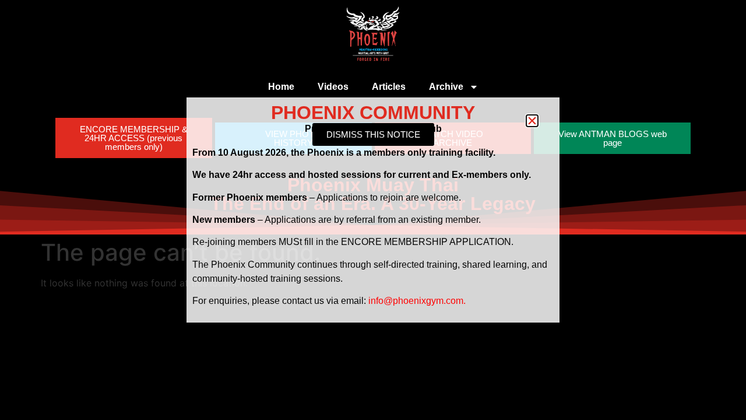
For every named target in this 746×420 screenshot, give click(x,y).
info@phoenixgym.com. (417, 301)
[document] (373, 210)
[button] (532, 121)
